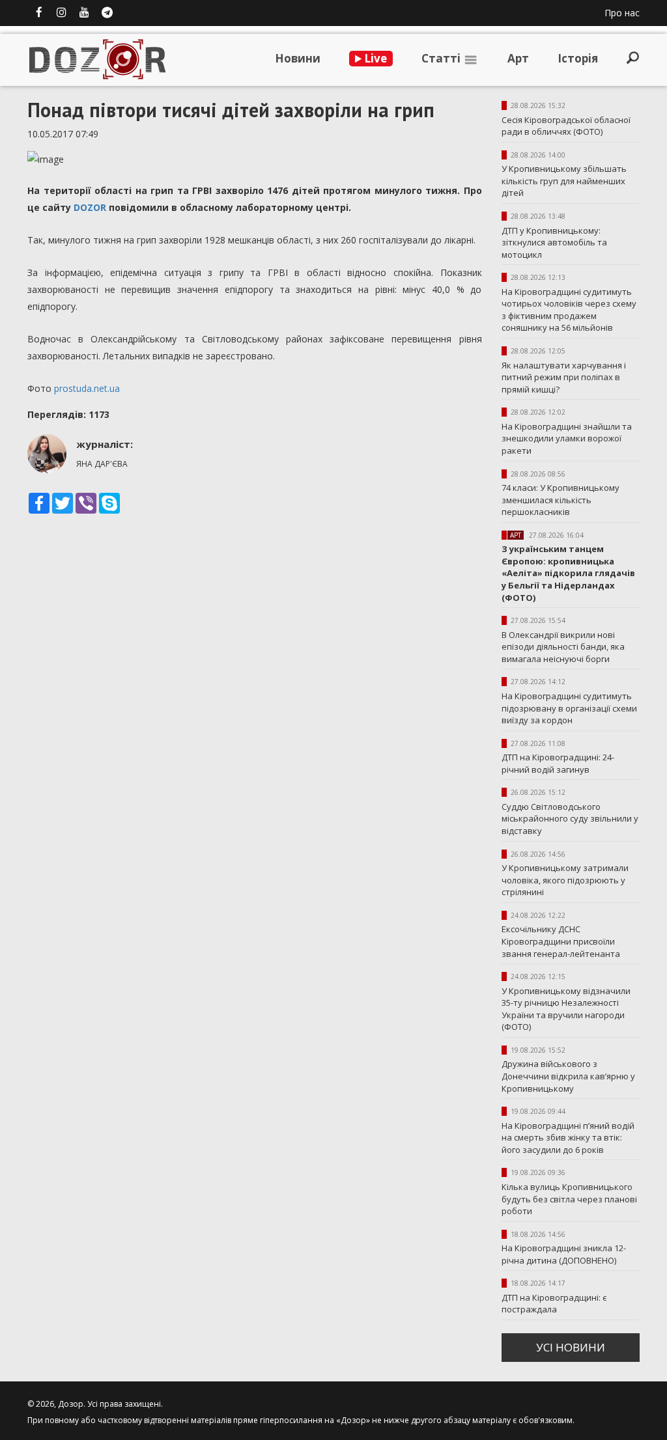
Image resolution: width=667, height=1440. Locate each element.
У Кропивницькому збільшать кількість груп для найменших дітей (564, 181)
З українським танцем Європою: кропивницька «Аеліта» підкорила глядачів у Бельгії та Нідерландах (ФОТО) (568, 573)
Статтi (442, 58)
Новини (297, 58)
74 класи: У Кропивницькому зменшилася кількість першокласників (560, 500)
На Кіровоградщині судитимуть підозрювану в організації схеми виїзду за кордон (569, 708)
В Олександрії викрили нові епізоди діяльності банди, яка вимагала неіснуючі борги (563, 647)
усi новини (570, 1347)
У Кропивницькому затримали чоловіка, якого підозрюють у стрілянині (565, 880)
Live (374, 58)
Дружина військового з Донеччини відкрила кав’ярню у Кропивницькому (568, 1076)
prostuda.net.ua (87, 388)
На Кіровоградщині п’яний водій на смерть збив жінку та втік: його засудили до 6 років (568, 1138)
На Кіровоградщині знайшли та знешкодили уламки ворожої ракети (567, 438)
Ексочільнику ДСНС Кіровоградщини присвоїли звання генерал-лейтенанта (561, 941)
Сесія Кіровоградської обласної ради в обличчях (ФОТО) (566, 126)
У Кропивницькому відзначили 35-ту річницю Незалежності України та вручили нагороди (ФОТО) (566, 1009)
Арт (518, 58)
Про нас (622, 13)
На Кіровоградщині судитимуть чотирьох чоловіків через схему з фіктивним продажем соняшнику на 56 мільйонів (569, 310)
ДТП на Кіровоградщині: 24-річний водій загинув (558, 763)
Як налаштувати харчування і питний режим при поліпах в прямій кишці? (564, 377)
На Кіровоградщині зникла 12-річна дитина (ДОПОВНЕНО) (564, 1254)
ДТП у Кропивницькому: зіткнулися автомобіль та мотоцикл (554, 242)
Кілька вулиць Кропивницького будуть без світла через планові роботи (569, 1199)
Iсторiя (578, 58)
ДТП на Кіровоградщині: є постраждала (554, 1304)
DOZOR (90, 207)
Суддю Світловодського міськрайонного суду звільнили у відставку (570, 819)
